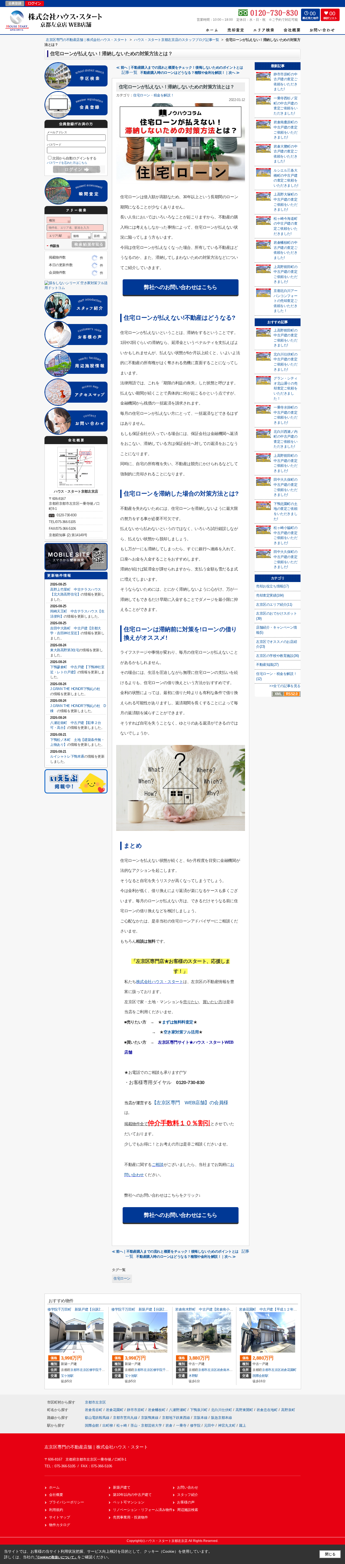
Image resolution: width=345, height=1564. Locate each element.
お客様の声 (186, 1502)
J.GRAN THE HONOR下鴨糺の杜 (78, 689)
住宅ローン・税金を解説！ (153, 95)
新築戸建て (121, 1487)
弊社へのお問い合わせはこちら (180, 287)
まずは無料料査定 (177, 1022)
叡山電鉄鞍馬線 (98, 1418)
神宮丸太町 (227, 1425)
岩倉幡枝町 (157, 1410)
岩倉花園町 (288, 1370)
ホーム (54, 1487)
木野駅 (193, 1376)
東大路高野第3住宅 (64, 650)
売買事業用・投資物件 (130, 1517)
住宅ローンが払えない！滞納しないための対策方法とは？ (176, 86)
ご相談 (158, 1164)
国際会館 (92, 1425)
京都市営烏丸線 (126, 1418)
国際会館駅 (260, 1376)
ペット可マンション (128, 1502)
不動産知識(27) (267, 665)
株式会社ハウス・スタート (159, 981)
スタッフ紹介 (187, 1495)
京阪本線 (201, 1418)
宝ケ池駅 (67, 1376)
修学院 (195, 1425)
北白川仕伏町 (222, 1410)
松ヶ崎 (121, 1425)
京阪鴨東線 (150, 1418)
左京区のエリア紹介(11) (274, 604)
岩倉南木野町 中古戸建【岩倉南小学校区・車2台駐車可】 (220, 1309)
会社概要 (56, 1495)
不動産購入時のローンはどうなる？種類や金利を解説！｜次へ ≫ (190, 73)
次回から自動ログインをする (74, 158)
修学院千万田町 (100, 1370)
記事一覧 (129, 72)
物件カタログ (59, 1525)
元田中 (209, 1425)
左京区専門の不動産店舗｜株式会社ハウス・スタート (96, 1447)
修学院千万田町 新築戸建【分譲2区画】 (78, 1309)
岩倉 (168, 1425)
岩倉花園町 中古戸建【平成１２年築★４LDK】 (276, 1309)
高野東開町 (245, 1410)
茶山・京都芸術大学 (146, 1425)
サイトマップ (59, 1517)
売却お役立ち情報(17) (272, 586)
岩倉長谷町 (94, 1410)
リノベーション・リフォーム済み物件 (142, 1510)
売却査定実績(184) (270, 595)
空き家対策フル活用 (181, 1032)
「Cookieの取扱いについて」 (55, 1557)
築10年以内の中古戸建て (132, 1495)
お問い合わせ (187, 1487)
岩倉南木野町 (226, 1370)
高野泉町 (288, 1410)
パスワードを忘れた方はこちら (67, 162)
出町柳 (107, 1425)
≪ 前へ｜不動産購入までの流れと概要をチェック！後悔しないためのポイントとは (179, 67)
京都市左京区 (79, 1370)
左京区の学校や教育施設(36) (277, 656)
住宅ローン (121, 1278)
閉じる (330, 1554)
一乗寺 (181, 1425)
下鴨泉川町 (199, 1410)
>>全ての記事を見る (285, 686)
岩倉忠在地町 (268, 1410)
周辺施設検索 (187, 1510)
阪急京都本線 (221, 1418)
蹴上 (242, 1425)
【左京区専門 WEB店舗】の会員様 (190, 1102)
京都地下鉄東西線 (176, 1418)
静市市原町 (136, 1410)
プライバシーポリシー (66, 1502)
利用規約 (56, 1510)
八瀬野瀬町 (178, 1410)
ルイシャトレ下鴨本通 (67, 756)
